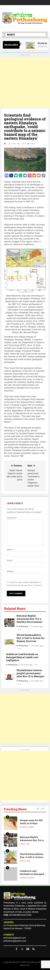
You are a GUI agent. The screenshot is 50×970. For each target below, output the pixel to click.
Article (23, 828)
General (23, 861)
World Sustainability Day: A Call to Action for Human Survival (30, 638)
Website (10, 571)
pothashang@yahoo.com (14, 941)
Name (10, 549)
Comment (12, 518)
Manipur (30, 861)
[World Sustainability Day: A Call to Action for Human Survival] (28, 46)
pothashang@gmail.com (14, 938)
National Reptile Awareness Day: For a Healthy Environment (29, 618)
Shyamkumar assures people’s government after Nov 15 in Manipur (30, 673)
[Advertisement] (25, 83)
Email (10, 560)
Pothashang (23, 626)
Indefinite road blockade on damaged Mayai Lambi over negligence (22, 657)
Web (28, 828)
